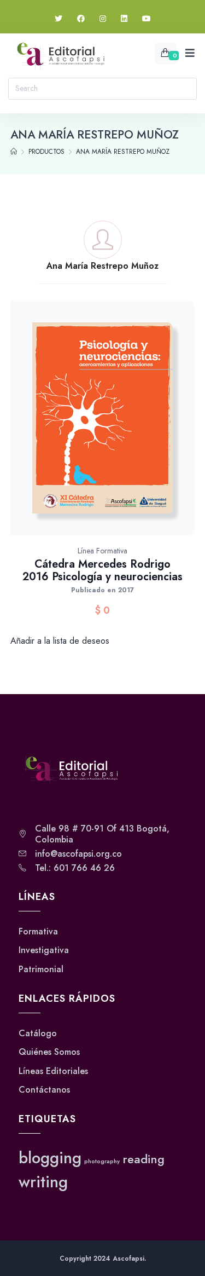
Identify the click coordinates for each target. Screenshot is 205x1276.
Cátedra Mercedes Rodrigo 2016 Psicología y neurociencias (102, 570)
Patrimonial (41, 969)
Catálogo (38, 1033)
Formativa (38, 932)
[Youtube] (146, 19)
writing (43, 1181)
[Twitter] (58, 19)
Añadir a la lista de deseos (59, 640)
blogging (50, 1157)
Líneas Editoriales (53, 1071)
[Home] (13, 152)
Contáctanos (44, 1090)
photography (102, 1161)
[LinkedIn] (124, 19)
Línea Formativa (102, 550)
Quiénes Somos (49, 1052)
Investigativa (44, 950)
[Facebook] (81, 19)
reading (143, 1159)
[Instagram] (102, 19)
